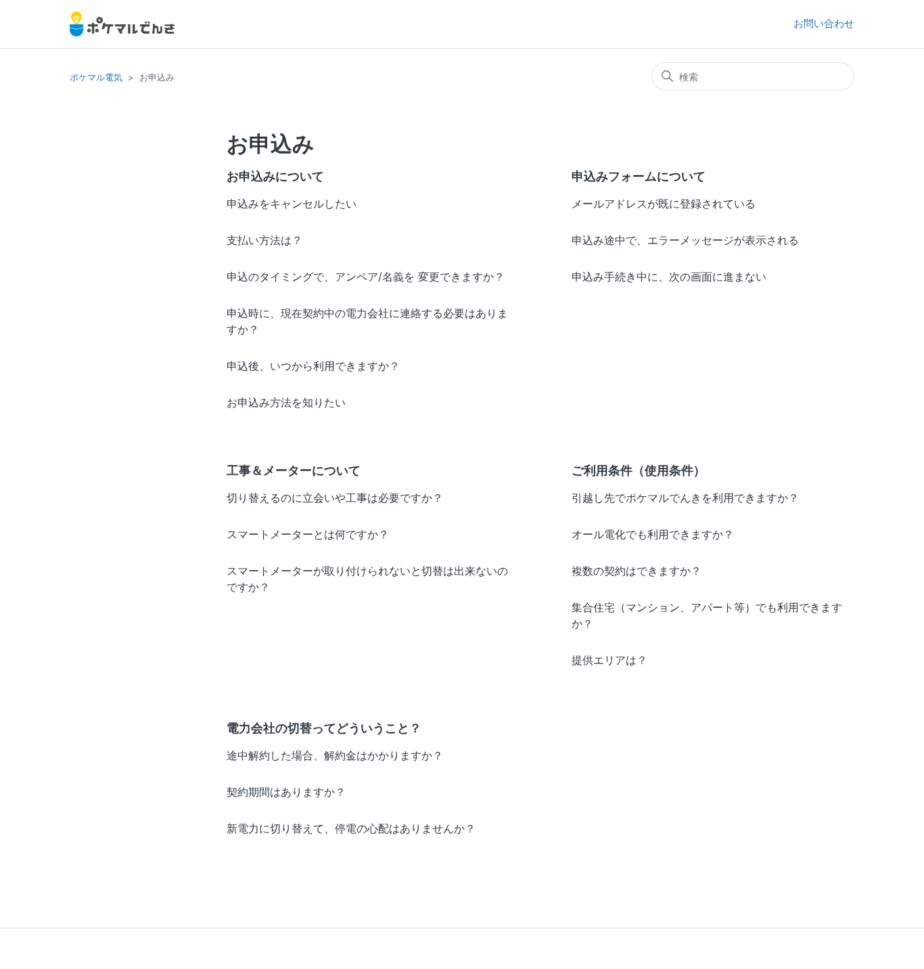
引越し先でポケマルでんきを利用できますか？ (685, 497)
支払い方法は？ (264, 240)
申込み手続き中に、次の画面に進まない (669, 276)
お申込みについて (275, 176)
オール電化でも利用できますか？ (653, 534)
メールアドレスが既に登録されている (664, 203)
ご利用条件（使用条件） (639, 470)
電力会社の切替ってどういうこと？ (324, 728)
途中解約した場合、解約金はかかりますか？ (335, 755)
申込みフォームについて (639, 176)
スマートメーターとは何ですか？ (308, 534)
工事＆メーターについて (294, 470)
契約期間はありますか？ (286, 792)
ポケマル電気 (96, 77)
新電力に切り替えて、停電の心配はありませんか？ (351, 828)
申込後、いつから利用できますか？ (313, 366)
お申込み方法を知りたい (286, 402)
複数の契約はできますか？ (636, 570)
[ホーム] (122, 24)
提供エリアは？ (609, 660)
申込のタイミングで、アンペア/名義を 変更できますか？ (366, 276)
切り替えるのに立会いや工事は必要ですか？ (335, 497)
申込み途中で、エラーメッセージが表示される (685, 240)
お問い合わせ (823, 23)
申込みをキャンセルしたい (291, 203)
